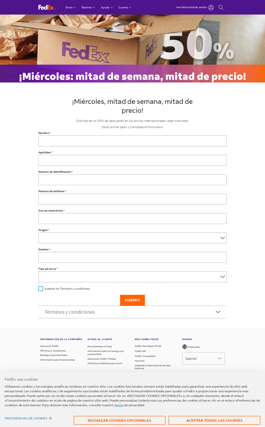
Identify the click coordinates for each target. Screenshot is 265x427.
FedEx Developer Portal (148, 346)
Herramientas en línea (99, 346)
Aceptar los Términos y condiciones (67, 288)
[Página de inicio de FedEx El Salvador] (50, 7)
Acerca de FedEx (49, 346)
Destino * (44, 249)
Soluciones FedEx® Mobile (101, 358)
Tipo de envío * (48, 269)
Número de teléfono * (52, 191)
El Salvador (193, 346)
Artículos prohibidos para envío (104, 363)
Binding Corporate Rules (53, 355)
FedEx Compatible (145, 356)
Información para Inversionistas (57, 359)
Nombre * (44, 133)
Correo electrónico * (51, 210)
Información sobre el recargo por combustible (105, 353)
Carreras (140, 360)
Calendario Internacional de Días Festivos (153, 367)
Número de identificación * (55, 172)
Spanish (191, 358)
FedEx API (140, 351)
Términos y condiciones (53, 350)
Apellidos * (45, 152)
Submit (132, 300)
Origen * (43, 230)
